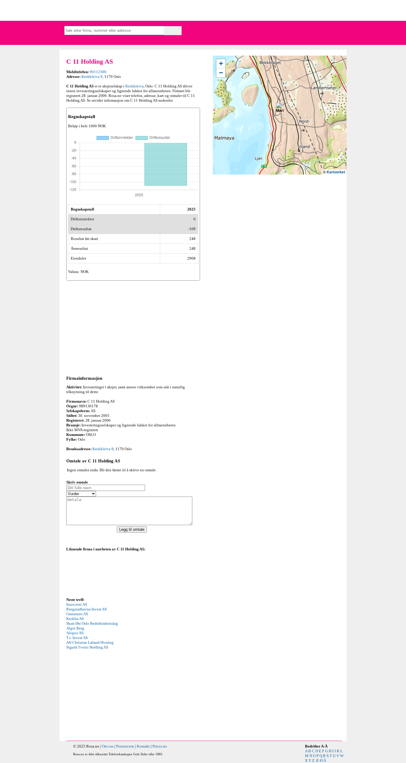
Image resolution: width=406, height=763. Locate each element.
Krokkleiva (134, 86)
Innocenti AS (76, 604)
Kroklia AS (75, 618)
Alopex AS (75, 633)
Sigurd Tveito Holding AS (87, 647)
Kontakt (143, 746)
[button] (280, 109)
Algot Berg (75, 628)
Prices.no (159, 746)
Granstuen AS (77, 614)
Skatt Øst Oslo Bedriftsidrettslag (92, 623)
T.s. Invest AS (77, 637)
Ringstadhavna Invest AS (86, 609)
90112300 (98, 72)
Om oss (108, 746)
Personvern (125, 746)
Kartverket (336, 172)
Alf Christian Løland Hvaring (90, 642)
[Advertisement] (133, 327)
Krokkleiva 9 (92, 76)
